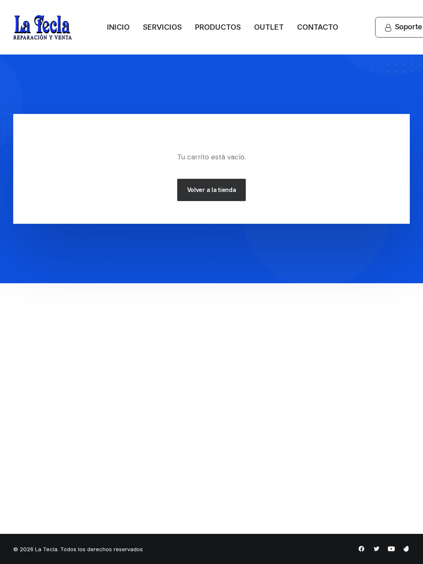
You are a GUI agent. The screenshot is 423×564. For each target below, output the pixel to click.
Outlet (269, 27)
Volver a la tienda (211, 189)
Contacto (317, 27)
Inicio (118, 27)
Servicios (162, 27)
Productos (218, 27)
